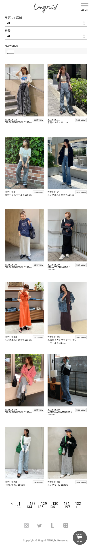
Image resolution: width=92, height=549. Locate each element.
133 (18, 507)
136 (52, 507)
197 (67, 507)
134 (29, 507)
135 (41, 507)
